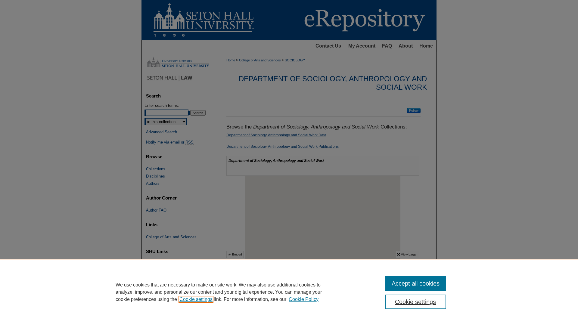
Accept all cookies (416, 283)
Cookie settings (196, 299)
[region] (289, 292)
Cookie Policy (304, 299)
